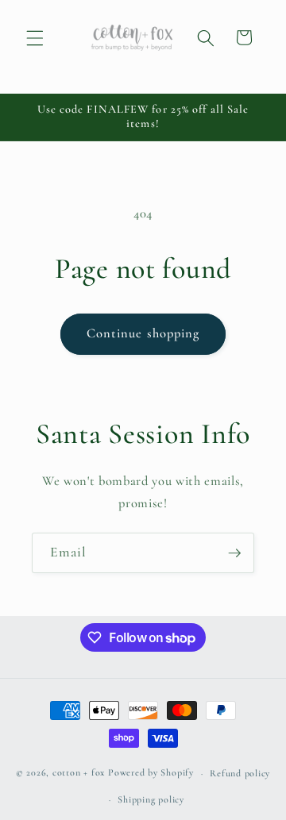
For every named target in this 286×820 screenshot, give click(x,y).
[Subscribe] (234, 553)
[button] (35, 37)
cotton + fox (78, 773)
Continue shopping (143, 333)
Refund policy (240, 773)
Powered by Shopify (151, 773)
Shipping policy (151, 799)
